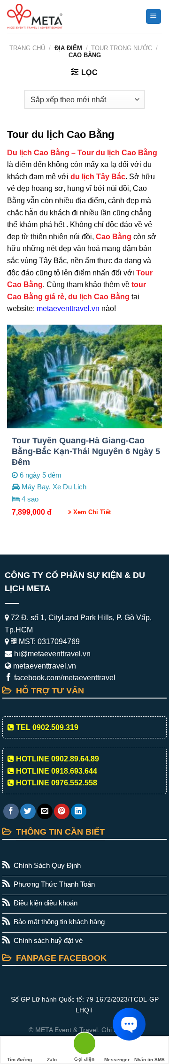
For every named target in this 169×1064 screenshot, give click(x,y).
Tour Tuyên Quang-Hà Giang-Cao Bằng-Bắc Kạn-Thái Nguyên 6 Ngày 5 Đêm (86, 451)
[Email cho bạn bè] (45, 811)
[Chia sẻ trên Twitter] (28, 811)
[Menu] (153, 16)
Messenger (117, 1059)
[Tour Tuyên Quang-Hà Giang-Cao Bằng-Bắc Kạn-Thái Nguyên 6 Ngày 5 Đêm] (84, 376)
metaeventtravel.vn (68, 308)
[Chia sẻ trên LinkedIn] (78, 811)
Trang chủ (27, 48)
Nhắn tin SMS (149, 1059)
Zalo (52, 1059)
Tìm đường (19, 1059)
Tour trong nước (121, 48)
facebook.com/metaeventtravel (63, 678)
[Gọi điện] (84, 1045)
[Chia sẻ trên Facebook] (11, 811)
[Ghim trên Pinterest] (61, 811)
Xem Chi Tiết (91, 512)
